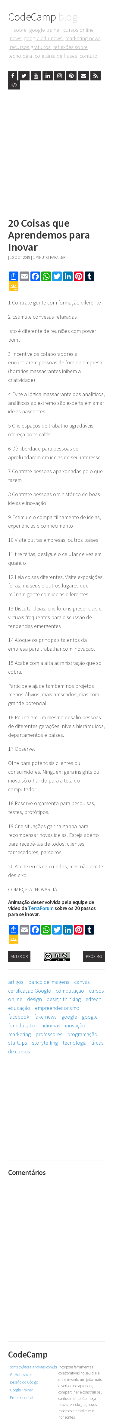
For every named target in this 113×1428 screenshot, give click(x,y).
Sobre (21, 29)
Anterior (19, 956)
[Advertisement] (56, 151)
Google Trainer (45, 29)
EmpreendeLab (22, 1397)
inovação (75, 1025)
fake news (45, 1016)
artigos (16, 981)
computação (70, 990)
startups (17, 1042)
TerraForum (41, 908)
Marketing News (83, 38)
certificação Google (29, 990)
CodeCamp (42, 17)
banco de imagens (48, 981)
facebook (18, 1016)
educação (19, 1007)
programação (82, 1034)
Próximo (94, 956)
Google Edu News (44, 38)
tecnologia (74, 1042)
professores (49, 1034)
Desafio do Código (24, 1382)
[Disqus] (56, 1254)
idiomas (51, 1025)
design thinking (64, 999)
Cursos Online (78, 29)
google (69, 1016)
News (16, 38)
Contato (88, 55)
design (34, 999)
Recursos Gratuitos (31, 47)
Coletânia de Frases (56, 55)
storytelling (45, 1042)
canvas (82, 981)
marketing (19, 1034)
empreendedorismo (57, 1007)
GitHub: (21, 1374)
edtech (93, 999)
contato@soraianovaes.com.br (33, 1367)
